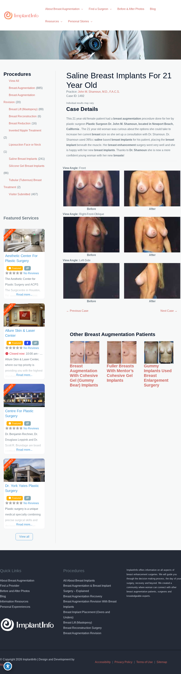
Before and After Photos (15, 591)
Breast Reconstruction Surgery (82, 627)
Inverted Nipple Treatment (25, 130)
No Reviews (31, 273)
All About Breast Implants (79, 580)
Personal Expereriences (15, 606)
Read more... (24, 294)
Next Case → (168, 310)
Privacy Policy (123, 662)
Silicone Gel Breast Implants (26, 165)
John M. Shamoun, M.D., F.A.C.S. (99, 91)
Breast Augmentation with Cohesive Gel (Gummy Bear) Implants (84, 375)
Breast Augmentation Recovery (82, 596)
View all (24, 536)
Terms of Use (144, 662)
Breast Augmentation (22, 87)
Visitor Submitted (19, 194)
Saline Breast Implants (23, 158)
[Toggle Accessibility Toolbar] (8, 666)
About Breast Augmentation (17, 580)
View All (14, 80)
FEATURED (8, 234)
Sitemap (162, 662)
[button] (24, 354)
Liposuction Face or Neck (25, 144)
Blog (3, 596)
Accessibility (103, 662)
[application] (81, 8)
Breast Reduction (20, 123)
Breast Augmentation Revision (82, 633)
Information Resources (14, 601)
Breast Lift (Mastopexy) (23, 109)
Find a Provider (9, 585)
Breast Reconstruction (23, 116)
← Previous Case (77, 310)
